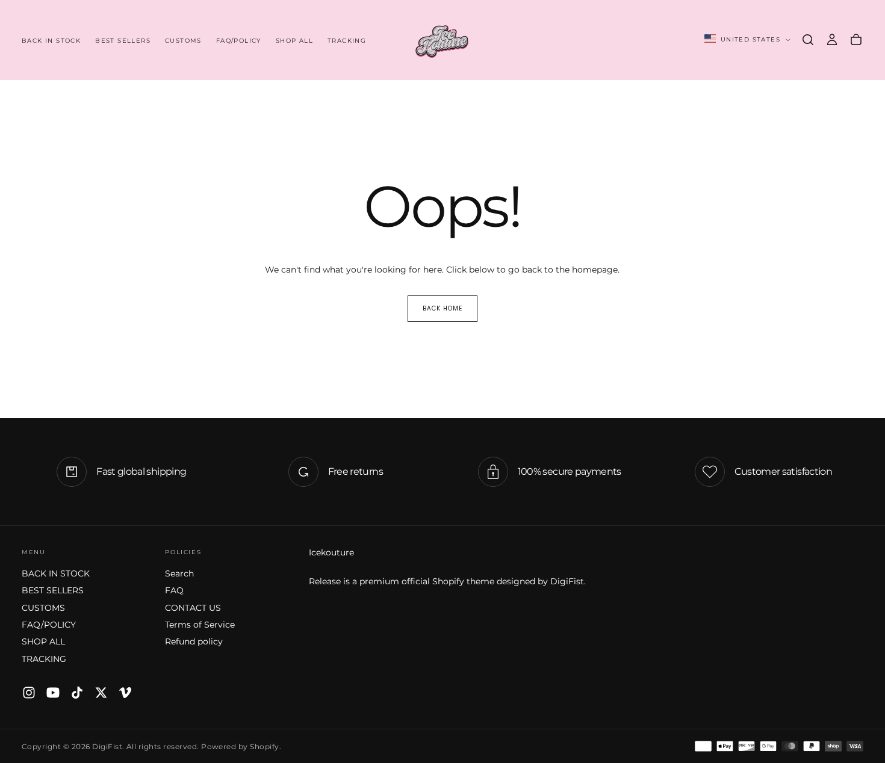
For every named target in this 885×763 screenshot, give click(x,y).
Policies (183, 552)
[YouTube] (53, 692)
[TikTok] (77, 692)
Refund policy (194, 641)
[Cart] (856, 39)
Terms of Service (200, 624)
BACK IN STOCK (51, 41)
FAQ (174, 590)
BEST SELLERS (123, 41)
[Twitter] (101, 692)
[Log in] (832, 39)
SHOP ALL (294, 41)
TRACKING (347, 41)
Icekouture (331, 552)
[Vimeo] (125, 692)
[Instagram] (29, 692)
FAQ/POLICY (238, 41)
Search (179, 573)
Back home (442, 308)
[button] (808, 39)
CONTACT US (193, 607)
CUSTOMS (183, 41)
